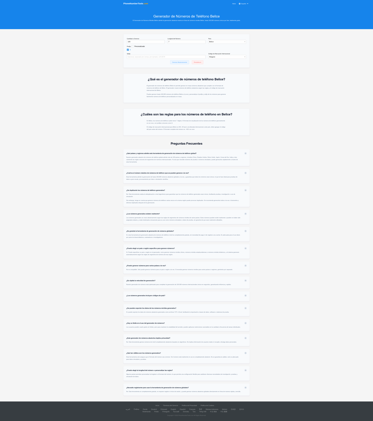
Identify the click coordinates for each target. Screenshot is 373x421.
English (173, 409)
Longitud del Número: (174, 38)
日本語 (233, 409)
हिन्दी (200, 409)
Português (166, 411)
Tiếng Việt (202, 411)
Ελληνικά (164, 409)
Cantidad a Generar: (133, 38)
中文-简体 (213, 411)
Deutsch (154, 409)
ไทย (194, 411)
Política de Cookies (207, 405)
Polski (156, 411)
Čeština (136, 409)
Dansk (145, 409)
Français (192, 409)
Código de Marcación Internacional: (219, 53)
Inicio (234, 3)
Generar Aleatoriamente (179, 62)
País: (209, 38)
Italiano (224, 409)
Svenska (186, 411)
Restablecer (197, 62)
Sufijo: (129, 53)
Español (183, 409)
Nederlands (146, 411)
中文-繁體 (223, 411)
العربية (128, 409)
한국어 (241, 409)
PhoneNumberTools (135, 3)
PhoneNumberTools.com (185, 415)
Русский (176, 411)
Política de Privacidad (189, 405)
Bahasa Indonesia (212, 409)
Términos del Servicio (170, 405)
